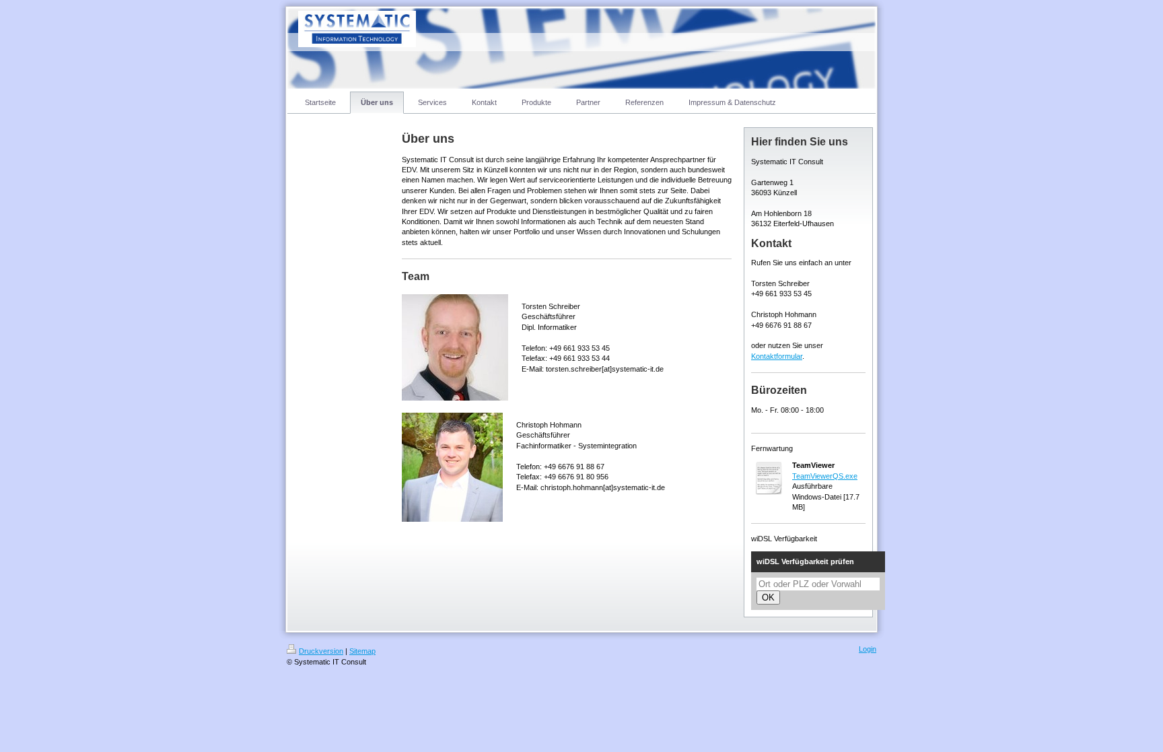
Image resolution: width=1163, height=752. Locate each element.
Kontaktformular (776, 356)
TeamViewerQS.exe (824, 476)
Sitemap (362, 651)
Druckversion (321, 651)
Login (867, 649)
